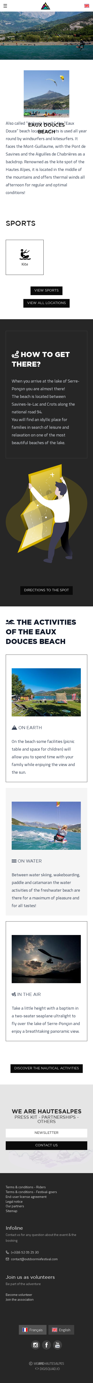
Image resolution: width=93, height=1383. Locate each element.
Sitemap (11, 1210)
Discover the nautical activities (46, 1068)
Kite (24, 264)
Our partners (15, 1205)
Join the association (20, 1299)
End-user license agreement (26, 1196)
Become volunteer (19, 1294)
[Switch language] (87, 6)
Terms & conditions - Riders (26, 1186)
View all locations (46, 303)
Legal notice (14, 1201)
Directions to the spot (46, 590)
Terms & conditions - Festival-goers (31, 1191)
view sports (46, 290)
